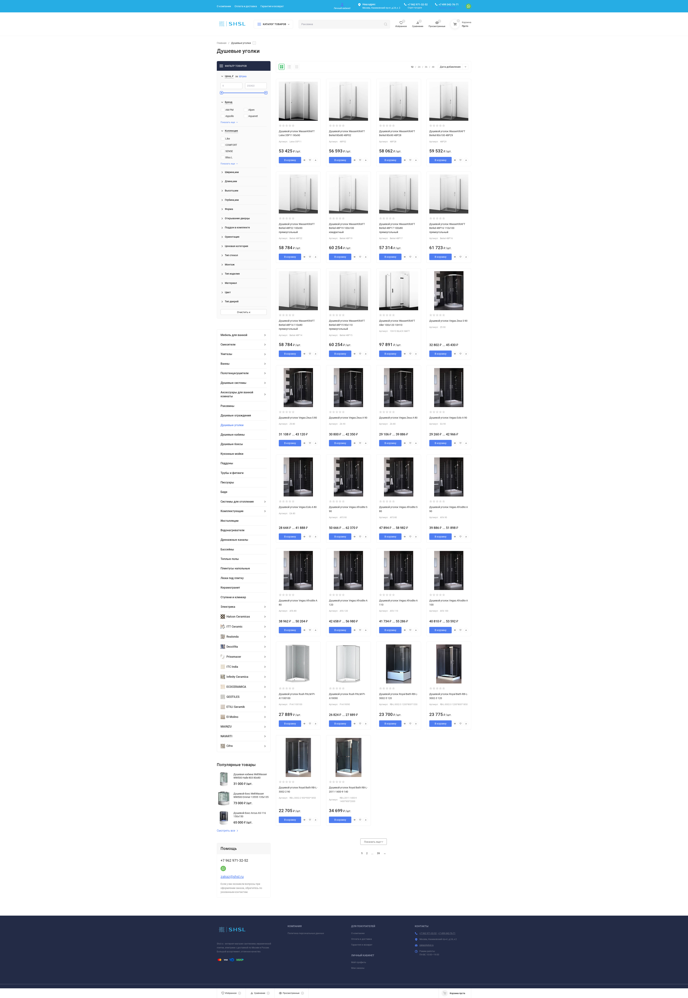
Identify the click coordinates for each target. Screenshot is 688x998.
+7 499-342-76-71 (446, 933)
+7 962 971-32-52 (418, 4)
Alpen (251, 109)
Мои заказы (357, 968)
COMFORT (231, 144)
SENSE (229, 151)
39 (378, 853)
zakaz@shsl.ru (232, 876)
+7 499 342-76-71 (449, 4)
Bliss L (229, 157)
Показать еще (228, 122)
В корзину (290, 160)
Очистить (243, 312)
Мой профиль (358, 962)
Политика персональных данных (306, 933)
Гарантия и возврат (361, 944)
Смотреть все (226, 830)
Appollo (229, 116)
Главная (221, 43)
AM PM (229, 109)
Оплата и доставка (361, 939)
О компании (358, 933)
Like (227, 138)
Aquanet (253, 116)
